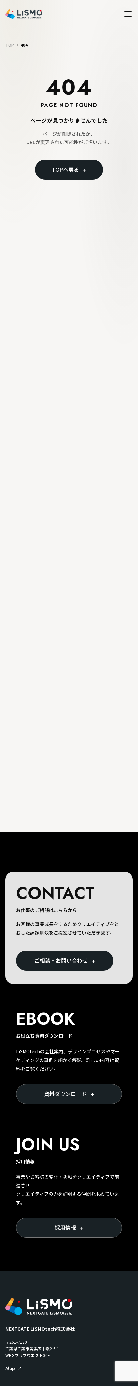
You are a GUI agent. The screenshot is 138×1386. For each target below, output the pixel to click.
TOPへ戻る (69, 169)
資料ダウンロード (69, 1094)
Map (10, 1368)
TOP (9, 45)
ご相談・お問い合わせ (64, 960)
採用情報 (69, 1227)
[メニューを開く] (128, 14)
